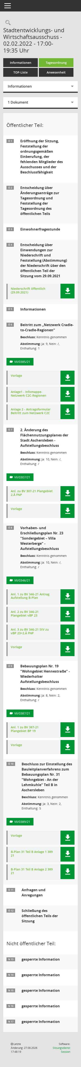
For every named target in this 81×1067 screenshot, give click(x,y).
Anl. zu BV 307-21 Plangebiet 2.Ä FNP (32, 493)
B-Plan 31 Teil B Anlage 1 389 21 (32, 853)
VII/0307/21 (22, 477)
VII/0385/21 (22, 362)
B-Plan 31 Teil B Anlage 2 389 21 (32, 871)
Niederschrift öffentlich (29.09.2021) (28, 290)
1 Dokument (18, 102)
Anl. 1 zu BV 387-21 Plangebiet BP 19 (25, 729)
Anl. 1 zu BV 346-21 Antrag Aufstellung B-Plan (30, 596)
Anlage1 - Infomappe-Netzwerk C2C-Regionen (28, 393)
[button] (67, 291)
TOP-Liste (20, 72)
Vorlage (16, 376)
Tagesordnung (56, 63)
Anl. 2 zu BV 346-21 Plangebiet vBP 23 (25, 613)
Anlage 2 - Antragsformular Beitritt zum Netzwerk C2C (31, 411)
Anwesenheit (56, 72)
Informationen (20, 63)
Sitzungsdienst (61, 1050)
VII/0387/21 (22, 713)
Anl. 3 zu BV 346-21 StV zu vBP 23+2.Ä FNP (30, 631)
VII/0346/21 (22, 580)
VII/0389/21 (22, 822)
